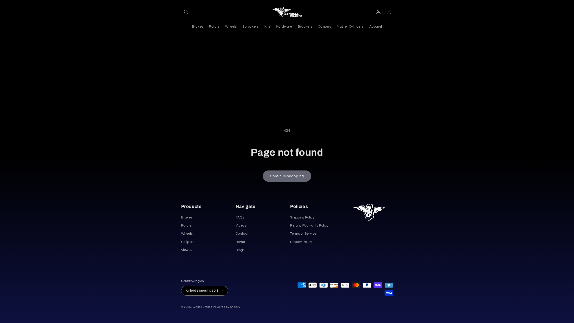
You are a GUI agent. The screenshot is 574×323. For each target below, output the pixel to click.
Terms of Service (303, 233)
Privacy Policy (301, 242)
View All (187, 250)
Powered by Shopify (226, 307)
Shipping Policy (302, 217)
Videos (241, 225)
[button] (186, 12)
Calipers (187, 242)
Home (240, 242)
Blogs (240, 250)
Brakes (187, 217)
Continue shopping (287, 176)
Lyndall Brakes (202, 307)
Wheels (187, 233)
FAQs (240, 217)
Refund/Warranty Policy (309, 225)
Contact (242, 233)
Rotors (186, 225)
